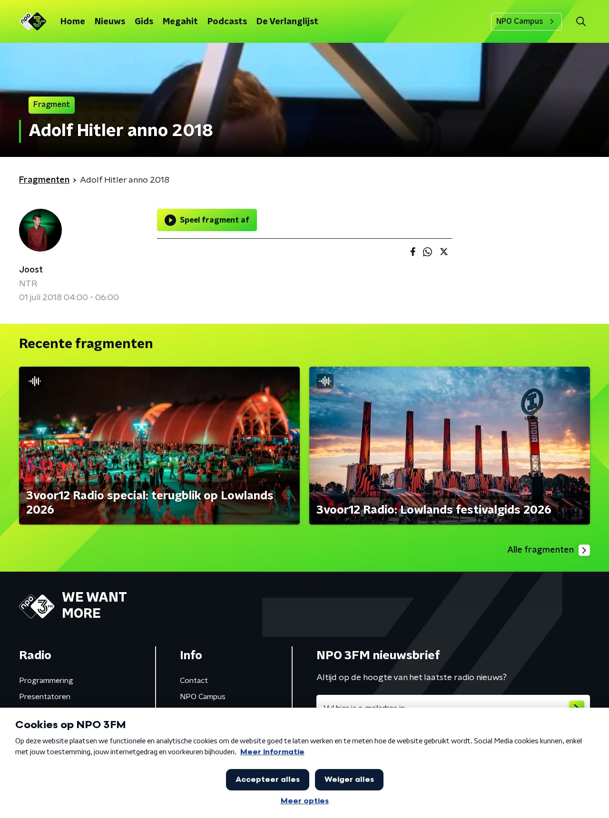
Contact (194, 680)
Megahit (180, 22)
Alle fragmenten (540, 550)
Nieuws (110, 22)
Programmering (46, 680)
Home (72, 22)
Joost (31, 270)
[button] (580, 21)
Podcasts (227, 22)
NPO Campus (519, 21)
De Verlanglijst (287, 22)
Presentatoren (44, 697)
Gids (144, 22)
